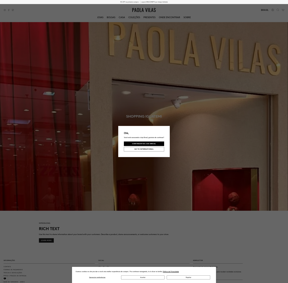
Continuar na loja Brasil (144, 144)
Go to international (144, 149)
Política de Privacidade (171, 271)
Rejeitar (188, 277)
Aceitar (142, 277)
